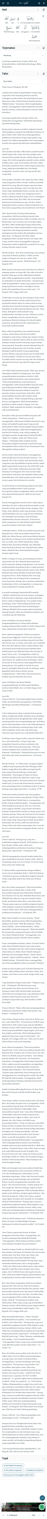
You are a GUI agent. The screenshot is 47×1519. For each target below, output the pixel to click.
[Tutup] (44, 1504)
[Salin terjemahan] (44, 48)
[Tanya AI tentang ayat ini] (42, 1498)
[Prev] (3, 1515)
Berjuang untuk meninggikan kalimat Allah (18, 1475)
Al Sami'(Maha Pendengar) (13, 1465)
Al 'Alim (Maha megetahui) (13, 1470)
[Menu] (3, 3)
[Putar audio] (43, 16)
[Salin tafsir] (44, 73)
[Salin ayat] (44, 9)
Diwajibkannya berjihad (35, 1470)
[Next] (44, 1515)
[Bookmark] (8, 3)
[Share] (39, 3)
